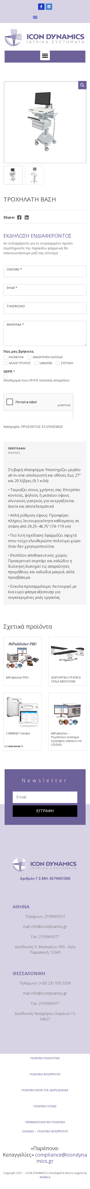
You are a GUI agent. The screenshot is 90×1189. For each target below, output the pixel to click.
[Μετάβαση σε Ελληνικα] (36, 17)
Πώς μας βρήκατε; (18, 351)
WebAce (45, 1177)
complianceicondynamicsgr (61, 1157)
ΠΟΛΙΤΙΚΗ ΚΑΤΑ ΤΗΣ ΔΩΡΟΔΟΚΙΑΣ (45, 1090)
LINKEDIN (45, 363)
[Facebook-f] (41, 6)
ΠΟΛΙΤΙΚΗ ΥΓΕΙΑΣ (45, 1106)
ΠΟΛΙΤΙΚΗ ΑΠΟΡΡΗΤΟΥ (45, 1074)
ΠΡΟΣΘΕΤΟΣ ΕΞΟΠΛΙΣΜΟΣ (42, 426)
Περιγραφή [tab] (16, 448)
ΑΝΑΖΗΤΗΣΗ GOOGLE (47, 357)
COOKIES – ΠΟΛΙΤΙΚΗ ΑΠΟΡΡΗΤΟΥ (45, 1131)
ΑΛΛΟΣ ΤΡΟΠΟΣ (19, 363)
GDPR (9, 371)
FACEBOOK (16, 357)
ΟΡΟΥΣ (34, 380)
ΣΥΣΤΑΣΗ (66, 363)
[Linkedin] (49, 6)
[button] (45, 55)
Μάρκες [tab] (14, 453)
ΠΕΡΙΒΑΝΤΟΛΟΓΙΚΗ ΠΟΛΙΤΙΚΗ (45, 1122)
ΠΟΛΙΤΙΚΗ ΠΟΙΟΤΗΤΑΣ (45, 1058)
